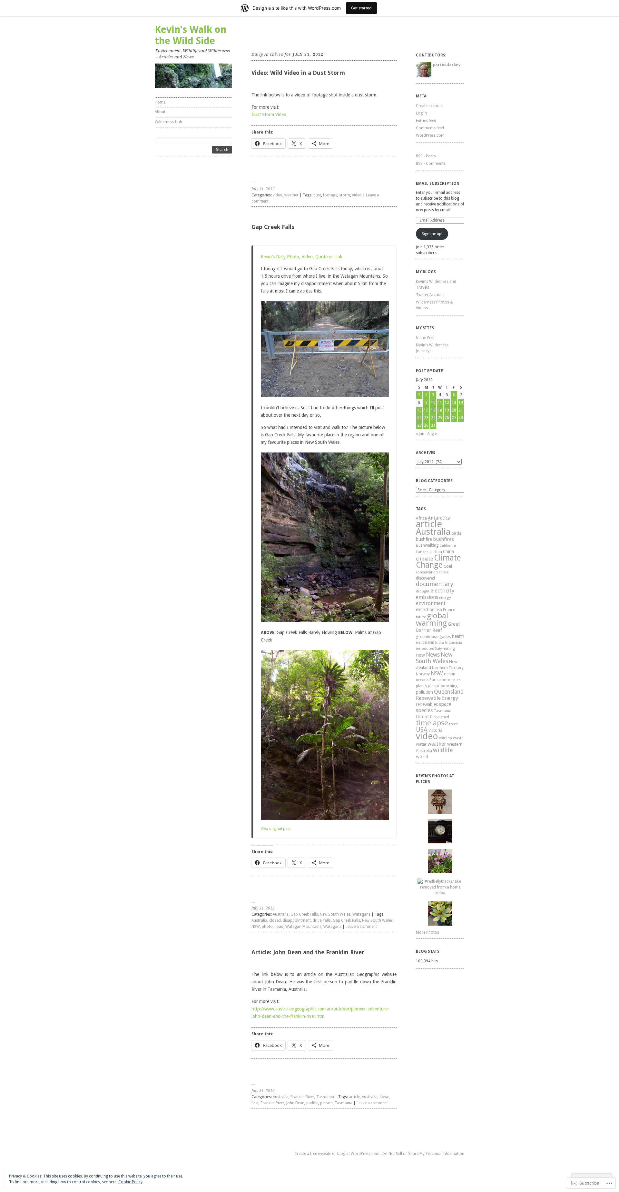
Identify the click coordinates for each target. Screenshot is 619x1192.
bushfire (424, 539)
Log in (421, 113)
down (384, 1097)
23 (426, 417)
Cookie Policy (130, 1182)
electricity (442, 590)
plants (421, 686)
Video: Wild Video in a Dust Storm (298, 72)
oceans (422, 680)
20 (454, 410)
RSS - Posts (426, 156)
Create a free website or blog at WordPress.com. (337, 1153)
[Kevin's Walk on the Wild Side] (193, 76)
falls (327, 920)
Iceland (427, 642)
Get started (361, 7)
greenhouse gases (433, 636)
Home (160, 102)
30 (426, 425)
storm (344, 195)
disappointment (297, 920)
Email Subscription (437, 183)
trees (453, 724)
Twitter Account (430, 295)
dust (317, 195)
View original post (276, 829)
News (433, 654)
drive (317, 920)
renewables (427, 704)
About (160, 112)
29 (419, 425)
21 (460, 410)
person (326, 1103)
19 (447, 410)
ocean (449, 673)
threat (422, 716)
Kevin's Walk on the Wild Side (190, 35)
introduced (425, 649)
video (277, 195)
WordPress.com (430, 135)
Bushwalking (427, 545)
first (255, 1103)
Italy (438, 649)
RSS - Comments (431, 163)
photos (445, 680)
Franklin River (302, 1097)
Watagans (361, 914)
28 (460, 417)
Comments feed (430, 128)
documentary (434, 584)
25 (440, 417)
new (420, 655)
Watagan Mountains (303, 926)
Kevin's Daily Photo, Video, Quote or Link (301, 256)
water (421, 744)
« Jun (420, 434)
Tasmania (325, 1097)
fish (439, 609)
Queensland (449, 692)
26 (447, 417)
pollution (424, 692)
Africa (421, 518)
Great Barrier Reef (438, 627)
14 (460, 402)
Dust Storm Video (268, 114)
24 (433, 417)
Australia (281, 914)
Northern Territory (448, 667)
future (421, 617)
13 (454, 402)
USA (421, 729)
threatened (439, 717)
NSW (255, 926)
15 (419, 410)
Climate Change (438, 561)
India (439, 643)
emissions (427, 597)
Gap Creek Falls (272, 227)
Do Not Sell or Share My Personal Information (423, 1153)
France (449, 609)
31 (433, 425)
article (354, 1097)
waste (458, 738)
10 (433, 402)
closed (275, 920)
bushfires (443, 539)
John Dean (295, 1103)
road (279, 926)
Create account (429, 106)
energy (445, 597)
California (447, 545)
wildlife (443, 750)
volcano (445, 738)
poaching (449, 685)
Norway (423, 674)
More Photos (427, 932)
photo (267, 926)
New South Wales (335, 914)
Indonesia (453, 642)
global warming (432, 619)
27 (454, 417)
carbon (435, 552)
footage (330, 195)
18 (440, 410)
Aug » (432, 434)
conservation (427, 572)
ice (418, 643)
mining (449, 648)
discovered (425, 578)
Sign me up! (432, 234)
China (448, 551)
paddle (312, 1103)
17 (433, 410)
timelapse (432, 723)
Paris (433, 679)
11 (440, 402)
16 (426, 410)
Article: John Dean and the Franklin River (307, 952)
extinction (425, 609)
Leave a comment (361, 926)
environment (431, 603)
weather (291, 195)
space (445, 704)
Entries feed (426, 120)
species (424, 710)
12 (447, 402)
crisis (443, 572)
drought (422, 591)
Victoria (435, 730)
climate (424, 559)
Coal (448, 566)
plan (457, 680)
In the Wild (425, 337)
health (458, 636)
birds (456, 533)
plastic (434, 685)
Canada (422, 552)
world (422, 757)
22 (419, 417)
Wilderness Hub (168, 122)
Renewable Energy (437, 698)
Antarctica (439, 518)
